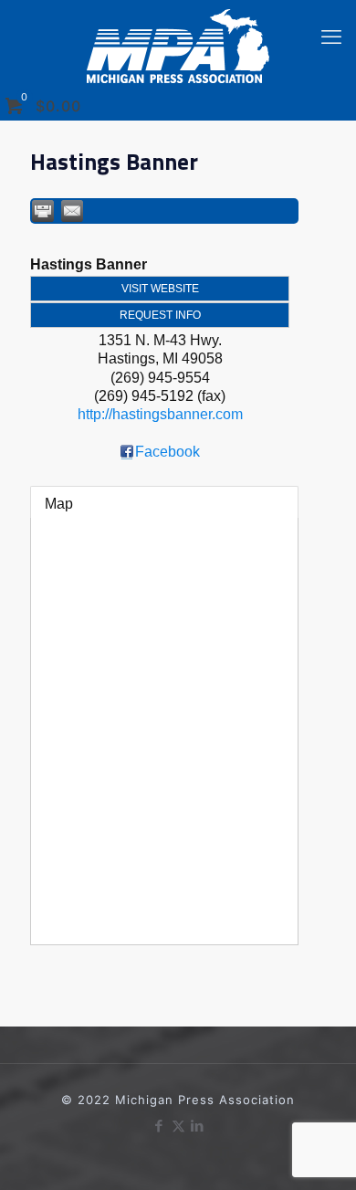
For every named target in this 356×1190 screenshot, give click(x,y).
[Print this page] (43, 211)
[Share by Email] (72, 211)
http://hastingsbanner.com (160, 414)
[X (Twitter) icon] (178, 1125)
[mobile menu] (331, 36)
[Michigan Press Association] (178, 46)
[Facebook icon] (159, 1125)
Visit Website (160, 288)
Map (59, 503)
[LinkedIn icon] (197, 1125)
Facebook (167, 451)
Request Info (160, 315)
